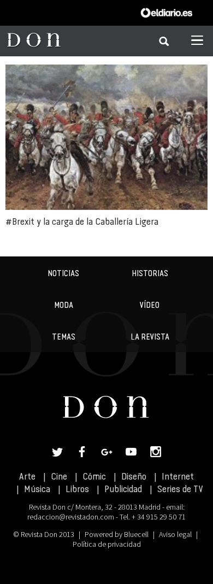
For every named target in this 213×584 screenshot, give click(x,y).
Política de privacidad (107, 544)
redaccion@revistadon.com (70, 517)
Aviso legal (175, 534)
